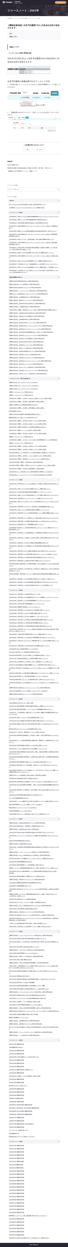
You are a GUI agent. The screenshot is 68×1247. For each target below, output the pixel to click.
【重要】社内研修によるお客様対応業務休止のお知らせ (23, 404)
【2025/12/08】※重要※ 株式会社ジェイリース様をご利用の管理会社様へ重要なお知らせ (33, 309)
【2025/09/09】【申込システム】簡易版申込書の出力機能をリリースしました (29, 509)
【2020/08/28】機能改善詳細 (16, 1101)
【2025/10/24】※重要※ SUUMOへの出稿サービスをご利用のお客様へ (28, 424)
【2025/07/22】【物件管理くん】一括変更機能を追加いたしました (26, 524)
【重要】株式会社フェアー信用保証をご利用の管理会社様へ (24, 284)
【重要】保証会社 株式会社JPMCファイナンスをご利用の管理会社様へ (28, 322)
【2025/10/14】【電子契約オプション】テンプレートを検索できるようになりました (31, 498)
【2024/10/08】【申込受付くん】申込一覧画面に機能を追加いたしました (28, 613)
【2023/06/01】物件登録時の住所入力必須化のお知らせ (23, 778)
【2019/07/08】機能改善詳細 (16, 1206)
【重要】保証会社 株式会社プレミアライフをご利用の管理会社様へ (27, 912)
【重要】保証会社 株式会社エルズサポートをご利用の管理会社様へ (27, 357)
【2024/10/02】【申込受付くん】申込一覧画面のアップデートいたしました (28, 616)
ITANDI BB (9, 18)
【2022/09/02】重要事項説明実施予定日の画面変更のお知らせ (25, 882)
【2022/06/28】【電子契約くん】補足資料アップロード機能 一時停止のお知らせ (30, 926)
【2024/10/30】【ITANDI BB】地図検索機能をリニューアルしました (27, 603)
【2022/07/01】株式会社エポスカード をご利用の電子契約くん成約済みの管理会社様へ (32, 915)
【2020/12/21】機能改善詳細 (16, 1053)
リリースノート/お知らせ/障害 (20, 18)
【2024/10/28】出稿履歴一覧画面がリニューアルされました (24, 607)
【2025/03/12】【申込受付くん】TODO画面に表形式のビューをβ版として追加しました (32, 579)
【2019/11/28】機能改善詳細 (16, 1151)
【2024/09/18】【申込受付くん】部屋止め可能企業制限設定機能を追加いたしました (31, 619)
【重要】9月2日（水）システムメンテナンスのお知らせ (23, 382)
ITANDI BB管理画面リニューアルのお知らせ (20, 811)
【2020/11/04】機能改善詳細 (16, 1072)
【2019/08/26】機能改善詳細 (16, 1187)
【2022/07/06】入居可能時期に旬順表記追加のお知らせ (23, 908)
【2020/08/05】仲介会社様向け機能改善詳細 (20, 1111)
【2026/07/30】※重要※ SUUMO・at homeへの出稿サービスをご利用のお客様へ (30, 398)
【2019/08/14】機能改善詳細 (16, 1196)
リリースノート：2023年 (16, 699)
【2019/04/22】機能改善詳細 (16, 1234)
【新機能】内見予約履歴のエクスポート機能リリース (22, 171)
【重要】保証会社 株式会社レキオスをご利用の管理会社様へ (25, 354)
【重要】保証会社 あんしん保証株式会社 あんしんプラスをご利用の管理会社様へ (30, 905)
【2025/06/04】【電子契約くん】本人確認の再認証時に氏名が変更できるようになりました (33, 551)
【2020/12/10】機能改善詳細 (16, 1060)
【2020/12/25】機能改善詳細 (16, 1044)
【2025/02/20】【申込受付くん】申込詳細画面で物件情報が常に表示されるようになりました (33, 582)
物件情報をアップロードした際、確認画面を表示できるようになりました (28, 1215)
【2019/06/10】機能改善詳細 (16, 1218)
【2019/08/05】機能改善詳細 (16, 1199)
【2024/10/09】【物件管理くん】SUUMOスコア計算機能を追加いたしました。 (29, 610)
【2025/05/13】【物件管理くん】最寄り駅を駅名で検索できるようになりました (30, 560)
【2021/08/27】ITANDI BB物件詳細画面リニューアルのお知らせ (25, 1004)
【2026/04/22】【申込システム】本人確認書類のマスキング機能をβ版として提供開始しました (33, 267)
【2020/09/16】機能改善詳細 (16, 1095)
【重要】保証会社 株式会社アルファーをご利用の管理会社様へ (25, 287)
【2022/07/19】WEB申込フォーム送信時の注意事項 (22, 899)
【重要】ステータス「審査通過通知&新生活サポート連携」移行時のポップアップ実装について (33, 868)
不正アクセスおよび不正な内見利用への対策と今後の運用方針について (27, 204)
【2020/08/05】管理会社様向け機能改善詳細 (20, 1114)
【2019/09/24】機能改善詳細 (16, 1177)
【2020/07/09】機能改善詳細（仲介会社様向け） (21, 1123)
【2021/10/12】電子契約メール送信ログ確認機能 (21, 982)
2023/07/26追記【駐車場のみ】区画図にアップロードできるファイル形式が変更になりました (33, 781)
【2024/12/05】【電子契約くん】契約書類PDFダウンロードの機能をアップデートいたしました (34, 597)
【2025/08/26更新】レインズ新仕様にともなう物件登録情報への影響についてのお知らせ (32, 452)
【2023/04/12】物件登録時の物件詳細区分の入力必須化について (26, 795)
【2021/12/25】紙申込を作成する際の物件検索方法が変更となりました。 (28, 938)
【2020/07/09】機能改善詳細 (16, 1127)
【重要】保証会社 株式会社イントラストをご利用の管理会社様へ (26, 300)
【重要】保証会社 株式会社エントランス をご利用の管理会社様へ (26, 694)
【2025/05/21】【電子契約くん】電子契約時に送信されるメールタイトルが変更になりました (33, 554)
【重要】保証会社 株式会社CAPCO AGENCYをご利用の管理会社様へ (27, 303)
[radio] (27, 149)
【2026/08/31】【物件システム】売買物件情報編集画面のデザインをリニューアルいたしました (34, 216)
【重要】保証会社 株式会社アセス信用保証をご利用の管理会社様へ (27, 316)
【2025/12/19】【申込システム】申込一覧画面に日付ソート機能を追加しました (30, 488)
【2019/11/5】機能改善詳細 (16, 1164)
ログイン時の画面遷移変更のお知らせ (19, 798)
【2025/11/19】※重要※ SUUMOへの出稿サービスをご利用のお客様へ (28, 420)
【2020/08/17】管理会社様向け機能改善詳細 (20, 1104)
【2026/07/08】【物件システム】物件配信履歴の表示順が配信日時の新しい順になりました (33, 231)
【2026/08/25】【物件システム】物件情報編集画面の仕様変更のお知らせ (28, 219)
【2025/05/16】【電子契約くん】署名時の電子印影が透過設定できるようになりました (31, 557)
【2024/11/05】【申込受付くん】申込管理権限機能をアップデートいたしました (30, 600)
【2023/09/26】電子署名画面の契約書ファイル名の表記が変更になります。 (28, 745)
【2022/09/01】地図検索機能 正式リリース (20, 885)
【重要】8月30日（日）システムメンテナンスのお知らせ (24, 385)
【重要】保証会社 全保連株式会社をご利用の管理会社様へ (24, 297)
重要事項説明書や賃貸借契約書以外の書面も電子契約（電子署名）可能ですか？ (29, 168)
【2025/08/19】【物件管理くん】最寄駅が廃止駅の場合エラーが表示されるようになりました (33, 521)
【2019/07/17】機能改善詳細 (16, 1203)
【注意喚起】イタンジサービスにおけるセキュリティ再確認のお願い (27, 207)
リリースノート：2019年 (16, 1141)
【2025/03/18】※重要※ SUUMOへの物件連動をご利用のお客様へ (27, 468)
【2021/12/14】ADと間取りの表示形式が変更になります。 (24, 946)
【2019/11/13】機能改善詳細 (16, 1158)
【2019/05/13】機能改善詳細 (16, 1231)
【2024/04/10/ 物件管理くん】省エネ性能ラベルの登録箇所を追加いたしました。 (30, 655)
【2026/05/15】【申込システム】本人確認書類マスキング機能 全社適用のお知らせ (30, 261)
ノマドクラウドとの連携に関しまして (19, 1130)
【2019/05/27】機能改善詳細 (16, 1225)
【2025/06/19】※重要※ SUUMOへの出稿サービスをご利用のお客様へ (28, 449)
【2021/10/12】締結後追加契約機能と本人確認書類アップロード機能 (27, 985)
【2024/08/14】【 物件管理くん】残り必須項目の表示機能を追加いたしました (29, 645)
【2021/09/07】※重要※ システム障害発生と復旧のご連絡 (24, 1001)
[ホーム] (8, 2)
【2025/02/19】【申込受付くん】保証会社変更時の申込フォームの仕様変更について (31, 585)
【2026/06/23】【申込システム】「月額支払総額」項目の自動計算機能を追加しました (31, 239)
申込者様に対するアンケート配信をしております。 (22, 1136)
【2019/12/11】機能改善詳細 (16, 1148)
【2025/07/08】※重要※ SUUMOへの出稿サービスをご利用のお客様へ (28, 446)
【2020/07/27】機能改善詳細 (16, 1117)
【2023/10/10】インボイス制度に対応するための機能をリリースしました (28, 748)
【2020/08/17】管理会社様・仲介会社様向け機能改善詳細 (24, 1108)
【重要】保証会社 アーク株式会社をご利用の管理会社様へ (24, 1035)
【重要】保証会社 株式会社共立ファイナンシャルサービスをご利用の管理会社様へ (31, 325)
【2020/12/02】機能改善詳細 (16, 1063)
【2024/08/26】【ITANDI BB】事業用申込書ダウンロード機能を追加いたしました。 (31, 634)
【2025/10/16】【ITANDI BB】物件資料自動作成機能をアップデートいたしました (30, 492)
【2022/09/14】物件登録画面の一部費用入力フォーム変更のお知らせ (27, 876)
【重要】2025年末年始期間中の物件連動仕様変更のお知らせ (24, 414)
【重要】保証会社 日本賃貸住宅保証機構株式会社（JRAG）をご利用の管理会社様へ (31, 332)
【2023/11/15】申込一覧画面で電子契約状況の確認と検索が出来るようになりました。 (31, 720)
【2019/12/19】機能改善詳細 (16, 1145)
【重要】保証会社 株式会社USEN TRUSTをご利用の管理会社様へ (26, 341)
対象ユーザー (13, 36)
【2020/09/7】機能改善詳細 (16, 1098)
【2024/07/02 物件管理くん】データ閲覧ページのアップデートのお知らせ (28, 691)
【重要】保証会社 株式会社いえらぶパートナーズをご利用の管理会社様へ (28, 335)
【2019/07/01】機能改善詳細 (16, 1209)
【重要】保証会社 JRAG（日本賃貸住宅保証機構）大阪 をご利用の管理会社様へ (30, 1008)
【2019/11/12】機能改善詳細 (16, 1161)
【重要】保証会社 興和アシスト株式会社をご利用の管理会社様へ (26, 348)
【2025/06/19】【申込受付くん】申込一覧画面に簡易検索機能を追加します (28, 542)
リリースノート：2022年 (16, 819)
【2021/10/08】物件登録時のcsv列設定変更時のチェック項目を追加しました (29, 988)
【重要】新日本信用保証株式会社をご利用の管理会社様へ (24, 281)
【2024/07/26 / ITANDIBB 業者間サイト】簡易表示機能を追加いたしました (28, 658)
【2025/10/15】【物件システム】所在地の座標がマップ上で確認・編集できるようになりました (34, 495)
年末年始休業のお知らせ (15, 411)
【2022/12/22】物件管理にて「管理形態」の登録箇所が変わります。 (27, 826)
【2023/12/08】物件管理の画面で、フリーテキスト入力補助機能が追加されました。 (31, 709)
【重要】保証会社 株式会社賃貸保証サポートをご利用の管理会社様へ (27, 351)
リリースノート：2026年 (16, 212)
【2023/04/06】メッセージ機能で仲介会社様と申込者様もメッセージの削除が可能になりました (34, 801)
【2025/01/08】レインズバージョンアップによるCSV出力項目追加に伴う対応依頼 (30, 475)
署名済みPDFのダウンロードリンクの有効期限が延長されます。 (25, 729)
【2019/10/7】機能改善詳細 (16, 1167)
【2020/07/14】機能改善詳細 (16, 1120)
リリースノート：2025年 (16, 479)
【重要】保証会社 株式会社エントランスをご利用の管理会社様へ (26, 345)
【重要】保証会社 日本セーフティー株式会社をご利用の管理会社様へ (27, 367)
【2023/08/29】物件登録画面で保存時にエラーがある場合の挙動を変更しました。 (30, 762)
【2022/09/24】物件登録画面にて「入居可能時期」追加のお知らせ (26, 865)
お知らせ (11, 200)
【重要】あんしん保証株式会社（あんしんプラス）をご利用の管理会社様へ (28, 293)
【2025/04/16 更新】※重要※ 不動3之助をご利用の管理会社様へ (26, 462)
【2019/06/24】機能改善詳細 (16, 1212)
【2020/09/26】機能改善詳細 (16, 1092)
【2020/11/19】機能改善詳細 (16, 1066)
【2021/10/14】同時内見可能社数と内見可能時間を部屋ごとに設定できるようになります (32, 979)
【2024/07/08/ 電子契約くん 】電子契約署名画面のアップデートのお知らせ (28, 676)
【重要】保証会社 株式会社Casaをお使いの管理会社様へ (24, 829)
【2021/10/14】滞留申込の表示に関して (19, 976)
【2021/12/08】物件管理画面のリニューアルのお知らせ (23, 953)
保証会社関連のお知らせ (15, 277)
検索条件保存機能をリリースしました (19, 1017)
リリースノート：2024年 (16, 590)
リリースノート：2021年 (23, 10)
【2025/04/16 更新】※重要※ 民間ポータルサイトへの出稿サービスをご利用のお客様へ (32, 465)
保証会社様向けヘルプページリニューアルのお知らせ (23, 807)
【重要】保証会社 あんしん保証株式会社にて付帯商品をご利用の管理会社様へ (30, 855)
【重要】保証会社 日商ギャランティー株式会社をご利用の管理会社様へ (28, 373)
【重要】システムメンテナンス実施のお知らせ (21, 392)
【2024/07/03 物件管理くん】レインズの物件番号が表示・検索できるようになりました (32, 679)
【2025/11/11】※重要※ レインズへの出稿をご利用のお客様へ (25, 430)
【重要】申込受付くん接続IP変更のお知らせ (20, 843)
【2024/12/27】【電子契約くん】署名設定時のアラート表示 (24, 594)
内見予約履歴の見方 (13, 165)
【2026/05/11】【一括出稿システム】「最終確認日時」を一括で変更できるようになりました (33, 264)
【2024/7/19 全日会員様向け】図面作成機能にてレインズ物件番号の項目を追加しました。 (32, 664)
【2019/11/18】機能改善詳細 (16, 1155)
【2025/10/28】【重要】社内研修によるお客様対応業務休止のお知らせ (27, 427)
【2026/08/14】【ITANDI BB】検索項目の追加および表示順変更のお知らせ (28, 223)
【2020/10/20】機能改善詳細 (16, 1079)
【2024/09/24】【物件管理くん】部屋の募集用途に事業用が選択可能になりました (30, 626)
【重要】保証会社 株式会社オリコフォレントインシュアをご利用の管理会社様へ (30, 329)
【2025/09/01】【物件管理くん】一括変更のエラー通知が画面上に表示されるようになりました (34, 518)
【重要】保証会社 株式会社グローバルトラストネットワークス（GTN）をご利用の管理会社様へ (34, 1011)
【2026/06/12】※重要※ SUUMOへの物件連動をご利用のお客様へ (27, 401)
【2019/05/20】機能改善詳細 (16, 1228)
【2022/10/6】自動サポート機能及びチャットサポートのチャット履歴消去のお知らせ (31, 858)
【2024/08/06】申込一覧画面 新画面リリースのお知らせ (23, 649)
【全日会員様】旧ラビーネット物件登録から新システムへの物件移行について (29, 814)
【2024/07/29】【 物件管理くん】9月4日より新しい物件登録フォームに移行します (30, 661)
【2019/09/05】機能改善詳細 (16, 1183)
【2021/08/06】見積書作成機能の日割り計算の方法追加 (23, 1014)
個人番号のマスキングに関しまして (18, 1085)
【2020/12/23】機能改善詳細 (16, 1050)
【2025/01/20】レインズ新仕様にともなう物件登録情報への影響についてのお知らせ (31, 471)
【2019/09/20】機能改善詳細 (16, 1180)
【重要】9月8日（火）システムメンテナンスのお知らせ (23, 388)
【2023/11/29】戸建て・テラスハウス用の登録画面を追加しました (26, 717)
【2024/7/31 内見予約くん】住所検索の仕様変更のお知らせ (24, 652)
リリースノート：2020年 (16, 1040)
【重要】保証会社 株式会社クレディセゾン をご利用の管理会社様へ (27, 879)
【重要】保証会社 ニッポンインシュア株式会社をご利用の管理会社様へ (28, 290)
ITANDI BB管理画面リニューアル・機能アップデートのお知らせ (25, 804)
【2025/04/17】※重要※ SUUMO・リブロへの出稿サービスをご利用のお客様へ (30, 455)
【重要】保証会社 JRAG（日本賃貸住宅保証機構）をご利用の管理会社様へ (29, 962)
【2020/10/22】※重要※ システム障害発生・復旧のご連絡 (24, 1076)
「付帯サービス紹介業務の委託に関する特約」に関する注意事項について (28, 923)
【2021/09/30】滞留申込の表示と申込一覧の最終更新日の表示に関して (27, 995)
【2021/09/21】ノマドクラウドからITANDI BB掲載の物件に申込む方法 (27, 998)
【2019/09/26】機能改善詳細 (16, 1174)
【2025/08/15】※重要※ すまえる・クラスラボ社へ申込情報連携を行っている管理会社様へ (33, 439)
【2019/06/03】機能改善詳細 (16, 1222)
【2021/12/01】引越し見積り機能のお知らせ (20, 959)
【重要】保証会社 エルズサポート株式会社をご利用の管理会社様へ (27, 950)
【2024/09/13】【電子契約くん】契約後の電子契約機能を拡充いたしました (28, 622)
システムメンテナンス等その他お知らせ (19, 378)
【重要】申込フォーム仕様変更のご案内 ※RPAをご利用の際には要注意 (27, 775)
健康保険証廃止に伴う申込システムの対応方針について (23, 417)
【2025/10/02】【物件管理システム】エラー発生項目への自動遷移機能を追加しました (31, 506)
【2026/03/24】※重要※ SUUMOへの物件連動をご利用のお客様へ (27, 408)
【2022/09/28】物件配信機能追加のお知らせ (20, 861)
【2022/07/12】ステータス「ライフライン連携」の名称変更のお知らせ (27, 902)
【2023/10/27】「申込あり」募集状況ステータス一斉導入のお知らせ (27, 732)
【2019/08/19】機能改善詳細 (16, 1193)
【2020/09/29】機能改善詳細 (16, 1082)
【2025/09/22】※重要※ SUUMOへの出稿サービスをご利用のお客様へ (28, 433)
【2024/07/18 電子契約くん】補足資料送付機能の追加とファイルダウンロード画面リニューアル (34, 673)
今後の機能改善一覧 (14, 1133)
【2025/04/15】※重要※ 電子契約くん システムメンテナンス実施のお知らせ (29, 459)
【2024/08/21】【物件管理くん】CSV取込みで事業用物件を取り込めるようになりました (32, 637)
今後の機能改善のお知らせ (16, 1047)
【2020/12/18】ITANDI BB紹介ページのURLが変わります (24, 1057)
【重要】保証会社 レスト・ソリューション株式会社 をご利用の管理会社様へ (29, 852)
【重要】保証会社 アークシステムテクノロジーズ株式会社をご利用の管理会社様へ (31, 935)
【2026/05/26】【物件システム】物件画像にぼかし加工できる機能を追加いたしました (31, 252)
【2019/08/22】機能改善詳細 (16, 1190)
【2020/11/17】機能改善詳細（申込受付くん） (21, 1069)
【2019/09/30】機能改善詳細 (16, 1171)
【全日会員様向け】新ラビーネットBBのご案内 (21, 703)
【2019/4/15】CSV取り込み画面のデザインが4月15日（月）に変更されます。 (29, 1238)
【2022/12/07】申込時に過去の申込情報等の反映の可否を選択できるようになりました (31, 832)
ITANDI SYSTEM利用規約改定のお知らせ (19, 840)
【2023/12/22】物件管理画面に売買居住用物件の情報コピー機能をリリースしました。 (31, 706)
